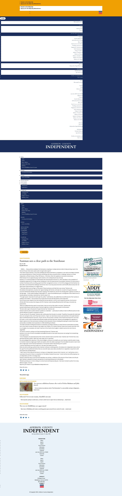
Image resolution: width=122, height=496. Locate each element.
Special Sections (79, 72)
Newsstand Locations (78, 22)
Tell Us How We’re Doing (77, 40)
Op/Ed (41, 444)
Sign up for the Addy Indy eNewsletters (31, 3)
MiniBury (24, 165)
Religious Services (25, 195)
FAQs (81, 26)
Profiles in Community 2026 (77, 75)
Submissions (80, 35)
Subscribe (42, 453)
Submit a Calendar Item (78, 55)
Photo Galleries (25, 162)
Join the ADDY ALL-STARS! (77, 33)
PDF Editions (80, 69)
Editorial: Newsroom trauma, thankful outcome (35, 397)
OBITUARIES (24, 182)
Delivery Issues (80, 28)
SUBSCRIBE (24, 252)
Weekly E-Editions (79, 70)
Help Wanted (24, 185)
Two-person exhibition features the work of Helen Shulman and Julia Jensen (56, 384)
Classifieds (41, 448)
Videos (23, 160)
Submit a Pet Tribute (78, 59)
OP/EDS (22, 175)
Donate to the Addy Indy (27, 2)
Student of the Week (26, 164)
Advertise (81, 62)
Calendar (42, 450)
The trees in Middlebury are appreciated (33, 406)
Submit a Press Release (78, 57)
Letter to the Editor (26, 177)
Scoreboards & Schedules (27, 172)
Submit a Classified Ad (78, 52)
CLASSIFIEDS (24, 183)
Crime (23, 158)
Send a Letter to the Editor (77, 43)
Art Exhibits (24, 194)
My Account (80, 77)
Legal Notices (24, 187)
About (81, 20)
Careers (81, 30)
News (41, 440)
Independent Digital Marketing (76, 66)
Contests (81, 37)
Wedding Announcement (77, 45)
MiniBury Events (25, 197)
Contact (81, 25)
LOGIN (2, 18)
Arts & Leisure (23, 381)
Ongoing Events (25, 192)
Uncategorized (25, 258)
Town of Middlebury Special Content (29, 167)
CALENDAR (23, 190)
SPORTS (22, 170)
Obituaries (41, 447)
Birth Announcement (78, 49)
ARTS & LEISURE (24, 180)
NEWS (22, 157)
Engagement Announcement (77, 47)
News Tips (80, 42)
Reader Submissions (78, 38)
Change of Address (79, 50)
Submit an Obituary (79, 54)
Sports (41, 442)
